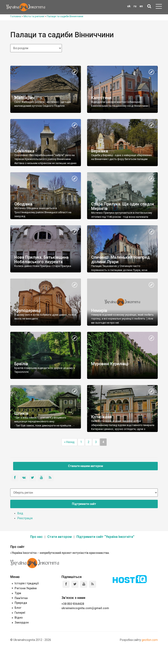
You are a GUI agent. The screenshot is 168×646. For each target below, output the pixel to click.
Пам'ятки (21, 598)
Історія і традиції (27, 583)
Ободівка (23, 204)
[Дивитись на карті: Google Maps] (74, 72)
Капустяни (101, 97)
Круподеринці (27, 310)
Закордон (22, 622)
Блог (18, 607)
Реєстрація (25, 518)
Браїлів (21, 363)
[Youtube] (83, 584)
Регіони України (26, 588)
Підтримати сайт (84, 503)
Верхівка (99, 150)
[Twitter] (74, 584)
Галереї (20, 612)
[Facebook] (66, 584)
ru (135, 6)
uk (129, 6)
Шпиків (21, 413)
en (141, 6)
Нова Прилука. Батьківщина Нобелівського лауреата (41, 259)
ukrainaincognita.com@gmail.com (85, 608)
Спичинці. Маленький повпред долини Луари (120, 259)
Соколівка (24, 150)
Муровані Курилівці (109, 363)
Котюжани (101, 416)
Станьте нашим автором (85, 466)
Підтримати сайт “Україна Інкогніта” (105, 537)
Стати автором (59, 537)
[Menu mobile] (159, 7)
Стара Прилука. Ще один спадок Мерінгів (122, 206)
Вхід (20, 513)
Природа (21, 602)
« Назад (69, 442)
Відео (19, 617)
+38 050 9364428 (72, 603)
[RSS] (92, 584)
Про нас (36, 537)
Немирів (99, 310)
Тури (18, 593)
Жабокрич (24, 97)
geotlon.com (150, 639)
